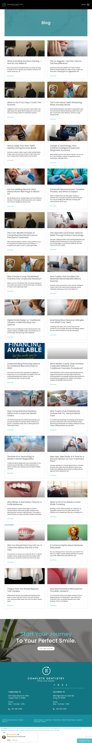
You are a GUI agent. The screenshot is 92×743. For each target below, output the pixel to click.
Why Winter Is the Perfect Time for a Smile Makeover (24, 503)
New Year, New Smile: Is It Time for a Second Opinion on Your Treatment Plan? (67, 458)
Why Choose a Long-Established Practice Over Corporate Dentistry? (24, 277)
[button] (38, 733)
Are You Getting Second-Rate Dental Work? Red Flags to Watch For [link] (23, 191)
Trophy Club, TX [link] (14, 692)
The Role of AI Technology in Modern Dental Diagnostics (20, 457)
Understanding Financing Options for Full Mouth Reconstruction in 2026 (23, 365)
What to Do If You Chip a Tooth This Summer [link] (24, 103)
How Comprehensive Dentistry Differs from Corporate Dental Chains (21, 413)
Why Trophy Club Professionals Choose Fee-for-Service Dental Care (65, 413)
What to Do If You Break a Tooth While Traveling (65, 503)
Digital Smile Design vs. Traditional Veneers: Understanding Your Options (23, 322)
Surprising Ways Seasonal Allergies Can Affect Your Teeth (67, 321)
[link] (12, 5)
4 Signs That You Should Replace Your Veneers (23, 590)
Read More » (10, 291)
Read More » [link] (10, 76)
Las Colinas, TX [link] (59, 692)
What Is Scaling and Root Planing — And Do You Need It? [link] (24, 62)
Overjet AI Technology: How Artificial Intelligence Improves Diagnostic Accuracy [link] (65, 148)
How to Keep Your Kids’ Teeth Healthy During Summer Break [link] (21, 146)
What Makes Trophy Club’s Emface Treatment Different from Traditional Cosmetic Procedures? (67, 365)
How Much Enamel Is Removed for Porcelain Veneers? (66, 590)
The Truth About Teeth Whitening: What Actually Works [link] (66, 103)
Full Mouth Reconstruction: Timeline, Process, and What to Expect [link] (67, 190)
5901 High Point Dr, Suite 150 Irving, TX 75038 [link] (63, 697)
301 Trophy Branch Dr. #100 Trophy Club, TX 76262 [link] (18, 697)
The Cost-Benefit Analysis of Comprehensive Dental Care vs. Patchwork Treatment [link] (22, 235)
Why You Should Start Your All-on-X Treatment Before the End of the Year (24, 547)
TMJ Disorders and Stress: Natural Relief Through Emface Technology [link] (67, 234)
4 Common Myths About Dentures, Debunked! (66, 546)
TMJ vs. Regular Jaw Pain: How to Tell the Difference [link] (65, 62)
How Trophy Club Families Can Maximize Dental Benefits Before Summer (65, 278)
